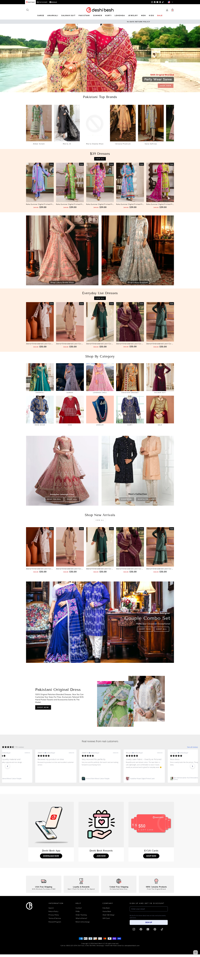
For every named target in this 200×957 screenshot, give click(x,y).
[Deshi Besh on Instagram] (134, 929)
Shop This (145, 629)
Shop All (72, 499)
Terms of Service (55, 918)
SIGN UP (148, 922)
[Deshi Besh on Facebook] (141, 929)
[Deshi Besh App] (51, 824)
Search (51, 908)
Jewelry (133, 15)
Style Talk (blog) (108, 915)
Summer (97, 15)
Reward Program (55, 922)
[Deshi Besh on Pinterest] (155, 929)
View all (100, 159)
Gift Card (106, 918)
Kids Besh (106, 908)
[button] (7, 766)
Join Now (101, 856)
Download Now (51, 856)
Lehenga (120, 15)
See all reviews (192, 747)
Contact (79, 908)
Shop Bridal (54, 499)
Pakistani (84, 15)
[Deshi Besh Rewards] (101, 824)
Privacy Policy (54, 915)
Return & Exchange (83, 922)
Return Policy (53, 911)
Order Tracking (81, 915)
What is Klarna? (81, 918)
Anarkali (52, 15)
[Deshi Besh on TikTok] (162, 929)
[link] (25, 778)
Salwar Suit (68, 15)
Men (143, 15)
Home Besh (107, 911)
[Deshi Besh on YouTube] (148, 929)
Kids (151, 15)
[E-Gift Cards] (151, 824)
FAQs (78, 911)
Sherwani (126, 499)
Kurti (108, 15)
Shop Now (43, 707)
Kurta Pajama (146, 499)
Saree (40, 15)
